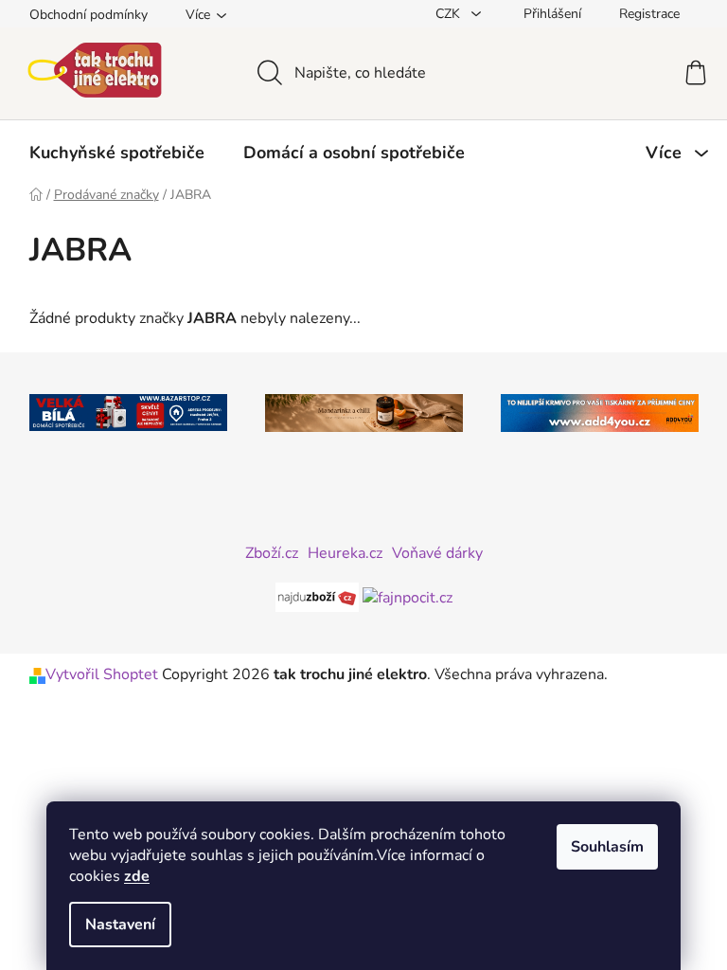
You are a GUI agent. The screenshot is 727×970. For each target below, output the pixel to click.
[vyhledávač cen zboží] (319, 596)
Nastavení (120, 924)
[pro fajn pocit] (407, 596)
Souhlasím (607, 846)
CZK (449, 14)
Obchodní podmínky (88, 15)
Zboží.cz (271, 553)
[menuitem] (116, 152)
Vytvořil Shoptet (101, 674)
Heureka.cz (345, 553)
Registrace (649, 14)
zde (137, 876)
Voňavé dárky (437, 553)
